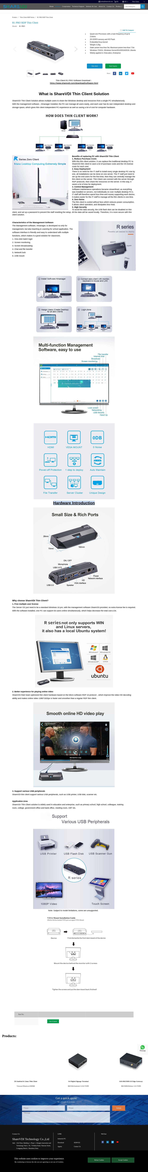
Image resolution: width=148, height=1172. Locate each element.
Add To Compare (128, 30)
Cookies (60, 1162)
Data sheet (95, 66)
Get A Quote (53, 1021)
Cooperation (66, 6)
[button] (76, 49)
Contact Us (110, 6)
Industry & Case (91, 6)
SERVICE (77, 1142)
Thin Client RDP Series (27, 17)
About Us (102, 6)
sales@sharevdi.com (107, 1)
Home (52, 6)
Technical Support (78, 6)
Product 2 (119, 6)
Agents (60, 1146)
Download (61, 1142)
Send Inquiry (113, 66)
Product (57, 6)
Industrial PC (62, 1139)
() (117, 1)
